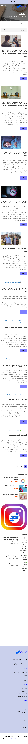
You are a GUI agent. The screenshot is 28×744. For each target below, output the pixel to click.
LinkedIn (18, 664)
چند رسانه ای (23, 722)
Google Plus (22, 664)
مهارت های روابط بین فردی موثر (10, 494)
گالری (25, 675)
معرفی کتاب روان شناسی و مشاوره (10, 556)
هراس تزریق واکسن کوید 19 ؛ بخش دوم (15, 328)
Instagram (15, 664)
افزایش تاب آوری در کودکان (18, 399)
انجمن (25, 707)
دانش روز (24, 691)
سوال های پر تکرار (22, 712)
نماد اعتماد (24, 678)
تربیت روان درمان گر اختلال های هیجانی (10, 478)
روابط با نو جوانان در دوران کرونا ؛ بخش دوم (14, 249)
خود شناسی (24, 688)
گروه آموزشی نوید (22, 23)
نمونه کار (25, 680)
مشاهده (23, 78)
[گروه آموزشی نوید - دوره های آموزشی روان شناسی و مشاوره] (22, 6)
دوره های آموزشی (22, 694)
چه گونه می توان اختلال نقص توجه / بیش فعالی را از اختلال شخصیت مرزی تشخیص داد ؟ (10, 539)
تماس (25, 709)
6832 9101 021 (20, 657)
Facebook (25, 664)
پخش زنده (24, 720)
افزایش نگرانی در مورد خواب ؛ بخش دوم (15, 154)
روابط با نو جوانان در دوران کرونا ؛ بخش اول (14, 290)
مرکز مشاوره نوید (23, 728)
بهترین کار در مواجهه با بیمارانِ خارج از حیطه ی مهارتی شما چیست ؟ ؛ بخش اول (14, 105)
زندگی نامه (24, 725)
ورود (2, 2)
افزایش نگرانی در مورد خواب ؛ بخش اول (14, 202)
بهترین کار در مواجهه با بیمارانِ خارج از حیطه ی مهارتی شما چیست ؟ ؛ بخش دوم (14, 53)
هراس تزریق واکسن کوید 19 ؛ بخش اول (14, 365)
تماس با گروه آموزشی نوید (21, 2)
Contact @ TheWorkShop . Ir (17, 660)
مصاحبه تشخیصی (13, 563)
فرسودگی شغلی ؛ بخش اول (18, 435)
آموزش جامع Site (22, 704)
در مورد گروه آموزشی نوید (20, 673)
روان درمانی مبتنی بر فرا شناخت (10, 486)
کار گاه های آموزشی (22, 696)
